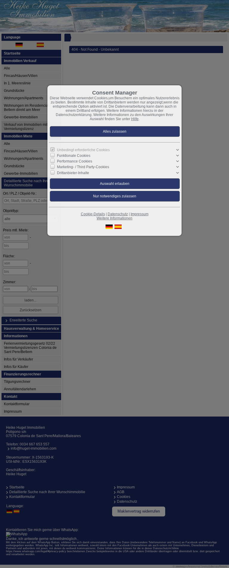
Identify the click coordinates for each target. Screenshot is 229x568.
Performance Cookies (74, 161)
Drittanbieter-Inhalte (73, 173)
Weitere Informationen (114, 218)
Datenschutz (118, 214)
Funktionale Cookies (73, 156)
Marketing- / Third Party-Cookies (83, 167)
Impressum (139, 214)
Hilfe (135, 119)
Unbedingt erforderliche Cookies (83, 150)
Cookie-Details (93, 214)
